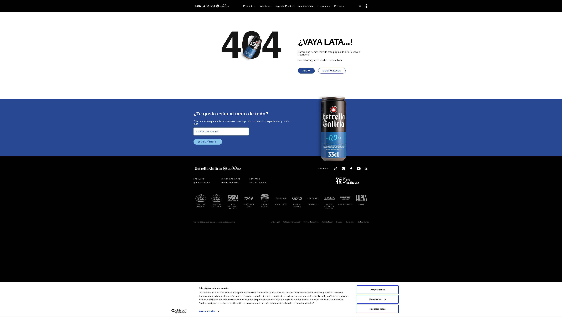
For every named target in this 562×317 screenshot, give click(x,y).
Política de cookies (311, 222)
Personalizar (375, 299)
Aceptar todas (377, 289)
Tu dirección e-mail (207, 131)
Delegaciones (363, 222)
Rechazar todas (378, 309)
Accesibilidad (327, 222)
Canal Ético (350, 222)
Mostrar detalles (206, 311)
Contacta (339, 222)
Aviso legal (275, 222)
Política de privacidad (291, 222)
